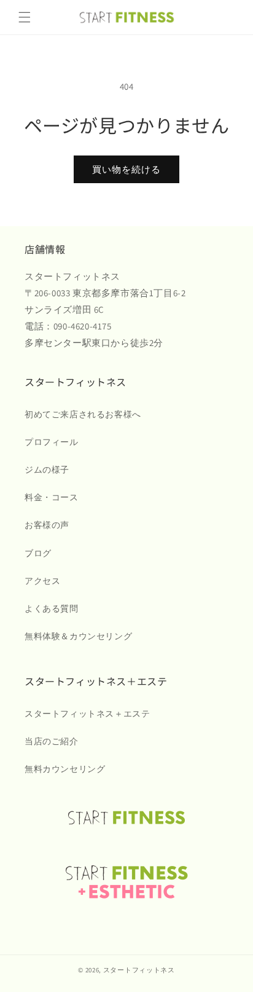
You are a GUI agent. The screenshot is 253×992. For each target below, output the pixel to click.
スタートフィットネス (139, 970)
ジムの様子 (47, 469)
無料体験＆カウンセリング (78, 636)
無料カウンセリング (65, 768)
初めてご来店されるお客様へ (83, 414)
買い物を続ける (126, 169)
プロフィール (52, 441)
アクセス (42, 580)
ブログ (38, 553)
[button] (24, 17)
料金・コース (52, 497)
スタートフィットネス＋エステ (87, 713)
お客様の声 (47, 524)
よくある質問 (52, 608)
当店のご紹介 (52, 741)
